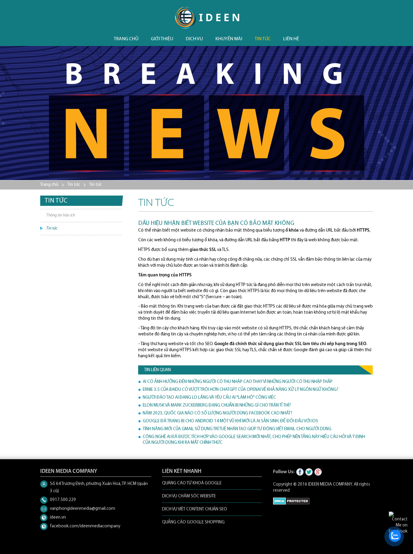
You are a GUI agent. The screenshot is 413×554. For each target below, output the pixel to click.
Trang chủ (126, 39)
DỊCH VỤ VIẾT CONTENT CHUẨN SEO (194, 509)
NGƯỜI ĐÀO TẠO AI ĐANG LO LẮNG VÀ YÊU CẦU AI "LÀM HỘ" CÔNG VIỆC (209, 397)
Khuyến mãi (228, 39)
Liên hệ (291, 39)
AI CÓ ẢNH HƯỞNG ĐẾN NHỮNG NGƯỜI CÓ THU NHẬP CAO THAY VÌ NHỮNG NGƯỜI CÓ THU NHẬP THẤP (238, 382)
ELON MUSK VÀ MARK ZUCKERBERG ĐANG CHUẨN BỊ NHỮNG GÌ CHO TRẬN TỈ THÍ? (217, 405)
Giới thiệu (162, 39)
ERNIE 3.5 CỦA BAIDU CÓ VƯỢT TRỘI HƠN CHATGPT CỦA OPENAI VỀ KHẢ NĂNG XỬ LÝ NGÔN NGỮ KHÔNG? (240, 389)
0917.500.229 (63, 500)
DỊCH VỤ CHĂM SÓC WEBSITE (189, 496)
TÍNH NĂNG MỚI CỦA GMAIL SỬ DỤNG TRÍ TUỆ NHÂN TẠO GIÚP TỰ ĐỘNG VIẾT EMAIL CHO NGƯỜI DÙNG (237, 429)
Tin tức (263, 39)
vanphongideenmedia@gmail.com (82, 508)
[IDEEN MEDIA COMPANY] (207, 18)
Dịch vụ (194, 39)
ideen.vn (58, 517)
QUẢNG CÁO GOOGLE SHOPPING (193, 522)
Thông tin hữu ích (60, 215)
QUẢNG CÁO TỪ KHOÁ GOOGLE (192, 483)
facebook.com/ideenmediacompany (85, 526)
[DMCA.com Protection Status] (291, 503)
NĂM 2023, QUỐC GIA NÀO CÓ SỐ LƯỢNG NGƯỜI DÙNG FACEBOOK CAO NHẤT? (217, 413)
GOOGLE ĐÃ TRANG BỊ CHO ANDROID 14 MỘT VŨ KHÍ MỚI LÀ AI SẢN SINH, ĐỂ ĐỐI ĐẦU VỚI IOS (230, 421)
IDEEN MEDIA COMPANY (330, 484)
